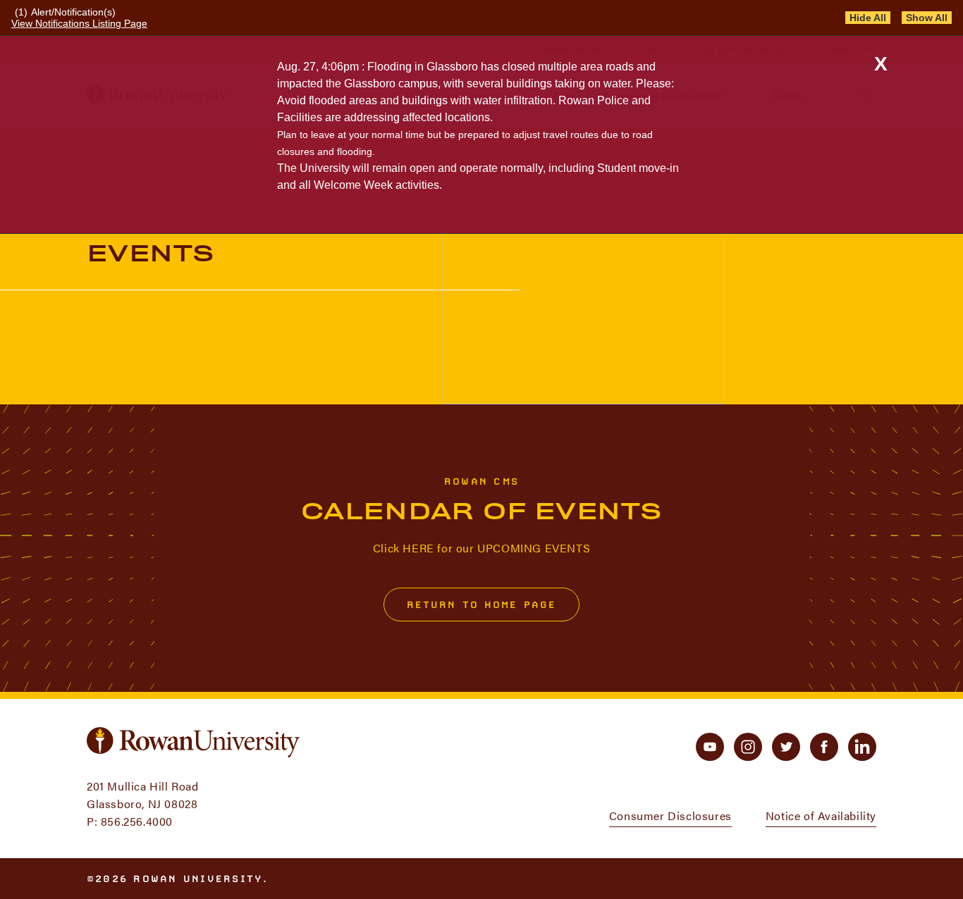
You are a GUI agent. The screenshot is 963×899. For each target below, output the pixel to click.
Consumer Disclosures (670, 815)
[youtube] (710, 747)
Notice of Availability (821, 815)
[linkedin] (862, 747)
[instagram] (748, 747)
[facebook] (824, 747)
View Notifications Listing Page (79, 23)
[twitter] (786, 747)
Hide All (867, 17)
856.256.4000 (137, 821)
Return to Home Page (482, 604)
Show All (926, 17)
